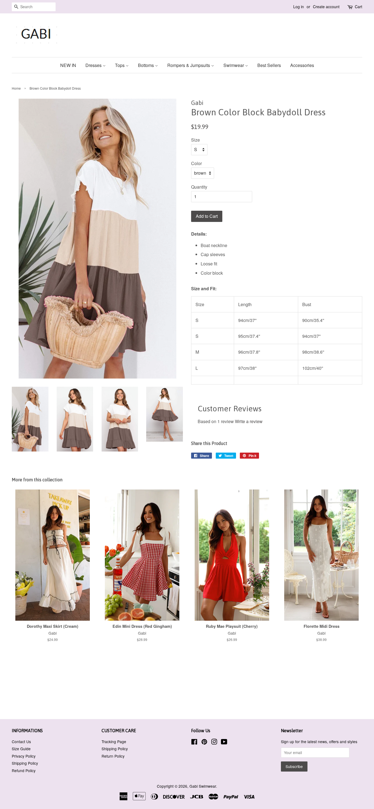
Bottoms (146, 65)
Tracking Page (114, 741)
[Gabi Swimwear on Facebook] (194, 742)
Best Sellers (269, 65)
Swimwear (234, 65)
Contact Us (21, 741)
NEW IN (68, 65)
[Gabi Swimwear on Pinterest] (204, 742)
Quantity (199, 187)
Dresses (94, 65)
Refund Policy (24, 770)
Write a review (249, 421)
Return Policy (113, 756)
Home (16, 88)
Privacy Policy (24, 756)
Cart (358, 6)
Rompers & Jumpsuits (189, 65)
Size (195, 140)
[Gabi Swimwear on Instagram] (214, 742)
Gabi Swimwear (202, 786)
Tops (120, 65)
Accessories (302, 65)
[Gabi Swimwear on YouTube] (224, 742)
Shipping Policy (25, 763)
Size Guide (21, 748)
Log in (298, 6)
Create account (326, 6)
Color (196, 163)
